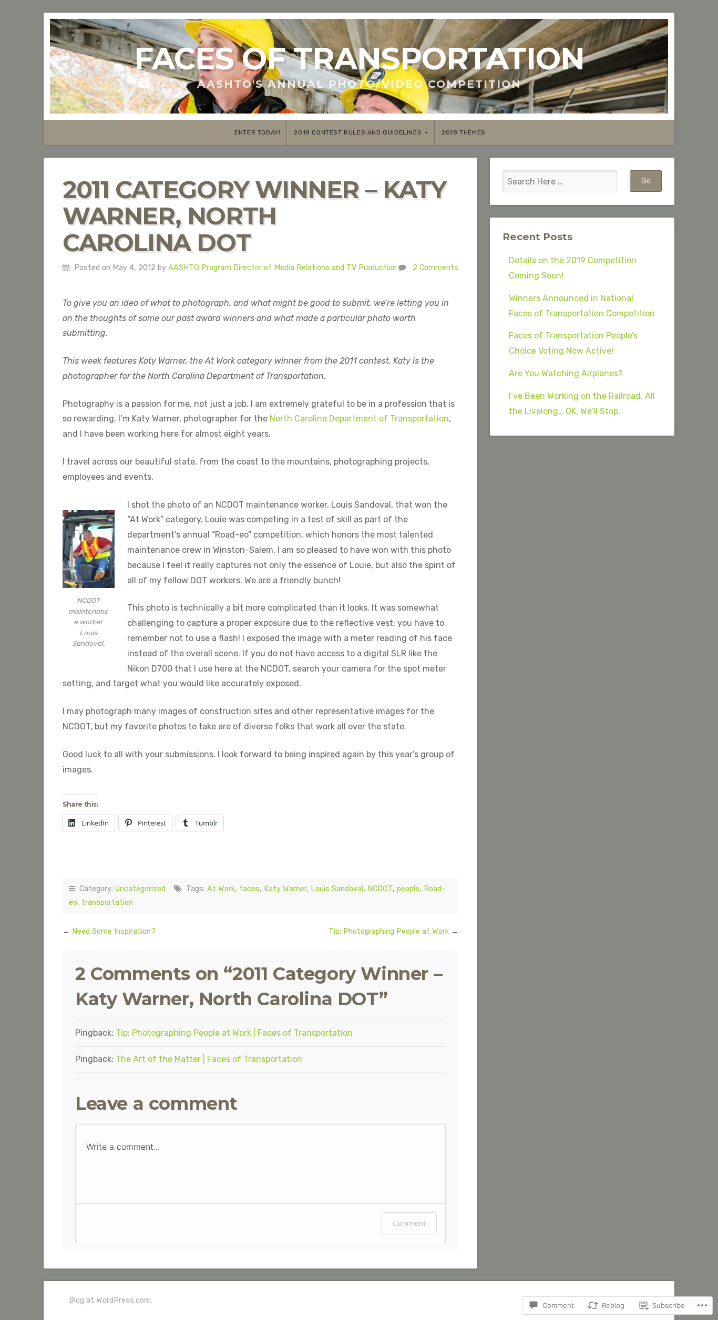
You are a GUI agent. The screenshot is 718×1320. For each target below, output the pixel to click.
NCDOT (380, 888)
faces (249, 888)
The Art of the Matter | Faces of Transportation (209, 1059)
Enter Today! (257, 132)
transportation (107, 902)
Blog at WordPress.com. (110, 1300)
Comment (409, 1223)
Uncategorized (140, 888)
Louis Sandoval (337, 888)
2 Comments (435, 267)
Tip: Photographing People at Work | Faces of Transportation (234, 1033)
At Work (221, 888)
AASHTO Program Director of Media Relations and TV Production (282, 267)
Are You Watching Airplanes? (566, 373)
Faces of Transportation (359, 58)
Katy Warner (285, 888)
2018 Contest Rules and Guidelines (358, 132)
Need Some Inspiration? (114, 931)
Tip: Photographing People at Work (389, 931)
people (408, 888)
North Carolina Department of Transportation (359, 419)
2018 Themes (464, 132)
